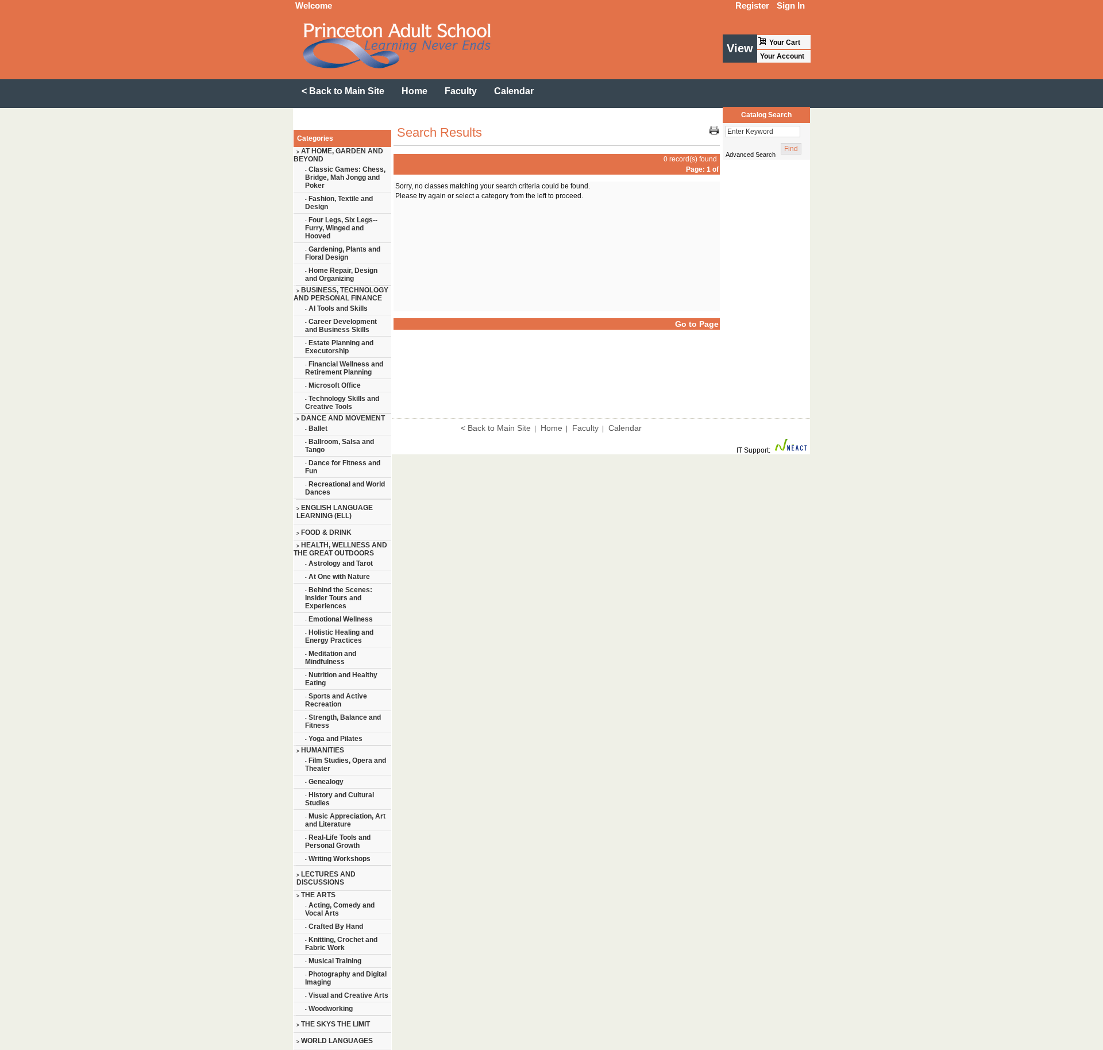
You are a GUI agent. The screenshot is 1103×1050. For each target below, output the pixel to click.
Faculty (585, 428)
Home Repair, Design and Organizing (341, 275)
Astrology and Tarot (339, 563)
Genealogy (324, 782)
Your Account (782, 56)
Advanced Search (751, 154)
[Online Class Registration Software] (791, 450)
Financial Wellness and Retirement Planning (344, 368)
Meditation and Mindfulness (330, 658)
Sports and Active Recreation (336, 700)
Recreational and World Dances (345, 488)
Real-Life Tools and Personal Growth (338, 841)
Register (752, 5)
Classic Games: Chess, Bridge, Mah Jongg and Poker (345, 177)
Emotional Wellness (339, 619)
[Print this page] (714, 133)
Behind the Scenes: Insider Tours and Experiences (338, 598)
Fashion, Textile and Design (339, 203)
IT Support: (753, 450)
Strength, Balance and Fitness (343, 721)
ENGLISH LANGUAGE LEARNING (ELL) (334, 512)
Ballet (316, 428)
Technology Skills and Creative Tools (342, 403)
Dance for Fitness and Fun (342, 467)
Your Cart (784, 42)
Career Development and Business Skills (341, 326)
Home (551, 428)
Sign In (791, 5)
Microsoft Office (333, 385)
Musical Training (333, 961)
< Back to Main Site (496, 428)
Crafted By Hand (334, 926)
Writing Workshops (338, 859)
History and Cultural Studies (339, 799)
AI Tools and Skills (336, 308)
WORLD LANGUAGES (334, 1041)
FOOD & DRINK (324, 532)
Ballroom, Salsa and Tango (339, 446)
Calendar (625, 428)
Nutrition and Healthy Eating (341, 679)
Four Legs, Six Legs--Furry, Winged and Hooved (341, 228)
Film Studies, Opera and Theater (345, 764)
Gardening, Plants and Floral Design (342, 253)
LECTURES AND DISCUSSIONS (326, 878)
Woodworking (329, 1009)
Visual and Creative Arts (346, 995)
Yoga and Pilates (333, 739)
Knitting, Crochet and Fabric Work (341, 944)
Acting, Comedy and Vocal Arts (340, 909)
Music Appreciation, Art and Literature (345, 820)
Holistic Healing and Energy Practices (339, 636)
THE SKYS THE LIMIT (333, 1024)
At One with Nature (337, 577)
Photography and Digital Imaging (346, 978)
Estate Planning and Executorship (339, 347)
